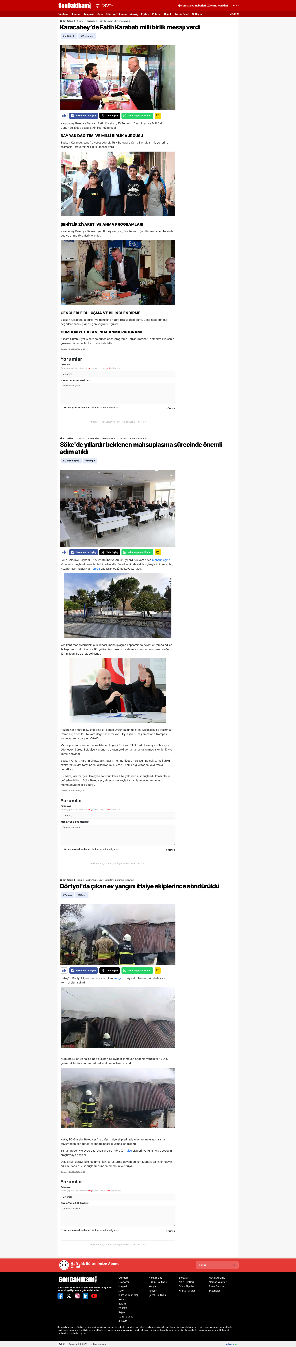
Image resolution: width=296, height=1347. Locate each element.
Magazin (89, 14)
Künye (152, 1286)
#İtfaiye (82, 895)
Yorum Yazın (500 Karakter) (75, 380)
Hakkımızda (155, 1277)
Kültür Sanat (182, 14)
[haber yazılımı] (231, 1344)
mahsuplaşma (161, 560)
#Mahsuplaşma (71, 460)
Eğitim (145, 14)
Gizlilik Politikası (158, 1282)
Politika (156, 14)
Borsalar (184, 1277)
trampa (95, 568)
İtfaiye (128, 1150)
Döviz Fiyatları (187, 1286)
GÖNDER (170, 408)
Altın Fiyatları (186, 1282)
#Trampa (90, 460)
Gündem (63, 14)
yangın (118, 978)
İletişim (153, 1290)
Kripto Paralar (187, 1290)
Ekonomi (76, 14)
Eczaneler (214, 1290)
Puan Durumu (217, 1286)
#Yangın (67, 895)
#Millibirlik (68, 36)
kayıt (107, 368)
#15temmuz (87, 36)
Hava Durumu (217, 1277)
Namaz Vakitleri (218, 1282)
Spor (100, 14)
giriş (90, 368)
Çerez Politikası (157, 1295)
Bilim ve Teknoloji (116, 14)
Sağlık (168, 14)
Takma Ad (66, 364)
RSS (63, 1344)
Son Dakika (67, 21)
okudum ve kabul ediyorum (91, 407)
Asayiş (134, 14)
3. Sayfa (197, 14)
